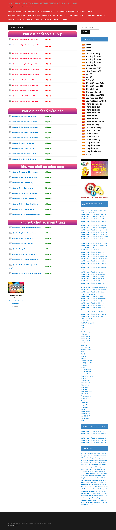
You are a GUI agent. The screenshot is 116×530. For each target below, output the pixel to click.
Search (85, 32)
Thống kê (37, 19)
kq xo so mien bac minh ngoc (89, 469)
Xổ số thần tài (92, 89)
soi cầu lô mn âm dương (91, 493)
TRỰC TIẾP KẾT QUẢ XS (60, 15)
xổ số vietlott (91, 65)
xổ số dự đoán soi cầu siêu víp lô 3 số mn (92, 305)
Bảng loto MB (84, 402)
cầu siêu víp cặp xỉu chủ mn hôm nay (24, 193)
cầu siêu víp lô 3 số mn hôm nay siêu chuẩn (26, 215)
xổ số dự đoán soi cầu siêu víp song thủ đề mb (93, 261)
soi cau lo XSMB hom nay (96, 487)
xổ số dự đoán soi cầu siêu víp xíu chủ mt (92, 292)
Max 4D (89, 77)
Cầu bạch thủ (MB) (94, 92)
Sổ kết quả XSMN (93, 59)
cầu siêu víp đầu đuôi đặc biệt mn (23, 209)
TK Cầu (28, 19)
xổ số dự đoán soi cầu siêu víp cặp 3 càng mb (93, 227)
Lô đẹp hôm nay (103, 473)
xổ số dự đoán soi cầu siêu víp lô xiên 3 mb (92, 252)
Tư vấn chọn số (46, 15)
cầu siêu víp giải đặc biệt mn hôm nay (25, 177)
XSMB (70, 15)
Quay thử (56, 19)
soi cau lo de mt (93, 482)
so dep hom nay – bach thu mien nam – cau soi (42, 3)
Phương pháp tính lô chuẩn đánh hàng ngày (93, 475)
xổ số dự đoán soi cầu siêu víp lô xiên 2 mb (92, 250)
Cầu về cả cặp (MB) (94, 98)
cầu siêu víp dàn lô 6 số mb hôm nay (24, 116)
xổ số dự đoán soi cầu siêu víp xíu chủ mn (92, 316)
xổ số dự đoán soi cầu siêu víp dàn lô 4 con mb (94, 245)
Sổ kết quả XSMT (93, 62)
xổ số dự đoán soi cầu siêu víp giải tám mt (92, 278)
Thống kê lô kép (93, 113)
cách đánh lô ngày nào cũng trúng (93, 458)
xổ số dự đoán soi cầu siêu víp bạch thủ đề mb (93, 219)
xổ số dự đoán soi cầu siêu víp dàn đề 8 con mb (94, 234)
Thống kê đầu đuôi (94, 104)
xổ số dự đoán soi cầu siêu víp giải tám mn (92, 303)
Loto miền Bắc (92, 133)
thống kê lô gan (85, 380)
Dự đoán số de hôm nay (97, 464)
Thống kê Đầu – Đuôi (95, 122)
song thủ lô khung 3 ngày (94, 498)
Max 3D (89, 74)
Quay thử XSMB (93, 142)
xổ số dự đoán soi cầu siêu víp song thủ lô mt (93, 289)
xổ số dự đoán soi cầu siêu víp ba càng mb (92, 216)
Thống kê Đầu (92, 116)
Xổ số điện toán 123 (94, 86)
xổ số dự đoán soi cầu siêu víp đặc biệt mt (92, 276)
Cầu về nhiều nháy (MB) (96, 101)
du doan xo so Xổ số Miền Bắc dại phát (94, 462)
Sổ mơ (65, 19)
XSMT (81, 15)
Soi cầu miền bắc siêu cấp (65, 11)
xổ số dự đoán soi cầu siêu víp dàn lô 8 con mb (94, 258)
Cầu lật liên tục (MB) (95, 95)
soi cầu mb (84, 498)
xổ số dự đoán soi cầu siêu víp (96, 502)
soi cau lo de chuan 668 (96, 478)
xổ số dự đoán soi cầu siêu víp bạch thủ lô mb (93, 225)
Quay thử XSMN (93, 145)
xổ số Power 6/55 (93, 71)
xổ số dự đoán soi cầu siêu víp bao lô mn (92, 296)
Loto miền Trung (93, 139)
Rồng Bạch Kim (85, 478)
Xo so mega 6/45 (93, 68)
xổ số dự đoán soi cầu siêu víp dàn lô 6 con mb (94, 256)
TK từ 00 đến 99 (93, 130)
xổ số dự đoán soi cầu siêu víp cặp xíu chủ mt (93, 274)
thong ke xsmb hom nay (94, 500)
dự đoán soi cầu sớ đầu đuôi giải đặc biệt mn (93, 312)
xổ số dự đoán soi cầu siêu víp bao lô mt (92, 272)
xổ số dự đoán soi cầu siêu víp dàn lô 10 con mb (94, 243)
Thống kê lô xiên (93, 110)
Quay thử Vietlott (93, 151)
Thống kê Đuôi (92, 119)
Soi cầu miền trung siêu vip (85, 11)
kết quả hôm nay (90, 15)
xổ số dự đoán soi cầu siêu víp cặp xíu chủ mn (93, 298)
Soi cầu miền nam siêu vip (16, 15)
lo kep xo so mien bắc (92, 473)
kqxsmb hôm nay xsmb (93, 471)
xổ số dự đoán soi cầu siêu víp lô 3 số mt (92, 281)
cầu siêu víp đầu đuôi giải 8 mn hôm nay (25, 204)
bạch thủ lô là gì (91, 453)
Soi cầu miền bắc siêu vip (45, 11)
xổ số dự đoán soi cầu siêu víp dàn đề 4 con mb (94, 230)
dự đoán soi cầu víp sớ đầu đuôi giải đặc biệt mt (94, 287)
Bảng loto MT (84, 405)
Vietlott (10, 19)
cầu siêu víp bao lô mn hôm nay (22, 188)
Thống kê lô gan (93, 107)
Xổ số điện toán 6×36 (86, 360)
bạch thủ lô (84, 453)
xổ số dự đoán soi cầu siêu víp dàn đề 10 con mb (94, 236)
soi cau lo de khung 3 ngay (93, 480)
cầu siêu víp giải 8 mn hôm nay (22, 183)
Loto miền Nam (92, 136)
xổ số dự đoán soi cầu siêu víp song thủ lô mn (93, 314)
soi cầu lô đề (87, 495)
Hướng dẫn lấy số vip (34, 15)
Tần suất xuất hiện (94, 127)
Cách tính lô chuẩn (92, 456)
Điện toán (19, 19)
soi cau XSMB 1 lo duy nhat (90, 491)
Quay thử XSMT (93, 148)
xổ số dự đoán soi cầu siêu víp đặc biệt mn (92, 301)
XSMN (76, 15)
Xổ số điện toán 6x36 (95, 83)
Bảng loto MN (84, 407)
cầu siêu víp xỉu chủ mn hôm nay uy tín (25, 172)
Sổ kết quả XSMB (93, 56)
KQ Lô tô (46, 19)
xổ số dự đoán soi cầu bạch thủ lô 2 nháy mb (93, 214)
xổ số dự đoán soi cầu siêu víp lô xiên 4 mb (92, 254)
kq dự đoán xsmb (103, 467)
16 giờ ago (16, 306)
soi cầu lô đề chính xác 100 (99, 495)
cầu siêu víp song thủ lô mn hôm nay (24, 199)
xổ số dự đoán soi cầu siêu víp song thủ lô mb (93, 267)
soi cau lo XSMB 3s (89, 484)
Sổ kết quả (100, 15)
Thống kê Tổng (92, 125)
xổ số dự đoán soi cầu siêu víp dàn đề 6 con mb (94, 232)
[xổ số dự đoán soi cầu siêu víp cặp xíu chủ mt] (16, 287)
